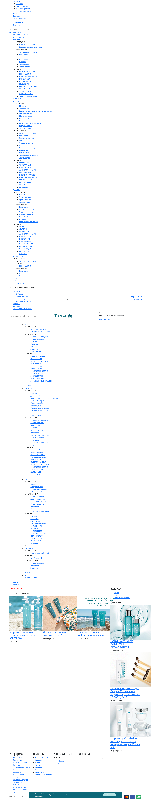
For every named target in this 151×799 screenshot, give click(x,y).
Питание (22, 62)
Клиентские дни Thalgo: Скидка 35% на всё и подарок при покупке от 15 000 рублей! (125, 693)
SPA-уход (22, 195)
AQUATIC (22, 227)
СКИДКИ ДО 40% (19, 283)
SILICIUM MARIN (25, 89)
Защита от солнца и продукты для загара (35, 111)
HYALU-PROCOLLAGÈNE (28, 76)
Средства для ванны (27, 199)
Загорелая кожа (25, 197)
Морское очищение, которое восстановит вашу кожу (22, 635)
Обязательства (22, 6)
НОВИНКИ (17, 99)
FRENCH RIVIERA (25, 246)
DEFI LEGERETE (25, 241)
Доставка (16, 16)
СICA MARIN (24, 187)
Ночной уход (24, 118)
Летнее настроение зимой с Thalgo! (55, 633)
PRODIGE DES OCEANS (28, 86)
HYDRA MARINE (25, 79)
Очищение (23, 59)
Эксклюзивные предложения (30, 47)
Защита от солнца (26, 138)
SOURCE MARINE (25, 91)
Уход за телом (25, 202)
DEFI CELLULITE (25, 236)
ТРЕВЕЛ (16, 278)
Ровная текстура (25, 150)
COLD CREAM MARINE (27, 170)
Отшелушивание (26, 143)
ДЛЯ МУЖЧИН (18, 256)
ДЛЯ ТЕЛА (16, 190)
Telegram (61, 761)
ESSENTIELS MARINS (27, 244)
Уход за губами (25, 128)
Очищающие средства (28, 121)
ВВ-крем (22, 106)
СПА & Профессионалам (22, 18)
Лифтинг (22, 57)
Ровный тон (24, 153)
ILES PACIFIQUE (25, 81)
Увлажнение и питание (28, 155)
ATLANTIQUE (24, 231)
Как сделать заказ (42, 762)
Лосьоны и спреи (26, 113)
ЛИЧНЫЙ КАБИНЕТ (20, 35)
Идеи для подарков (27, 44)
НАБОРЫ (16, 39)
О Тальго (19, 4)
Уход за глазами (25, 126)
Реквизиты (39, 772)
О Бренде (16, 1)
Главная (16, 582)
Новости (16, 13)
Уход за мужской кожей (28, 261)
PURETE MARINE (25, 182)
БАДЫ (15, 281)
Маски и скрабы (25, 116)
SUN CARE (23, 254)
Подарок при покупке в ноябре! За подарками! (91, 633)
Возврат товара (41, 757)
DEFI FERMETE (24, 239)
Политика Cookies (20, 762)
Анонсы (16, 584)
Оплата (38, 770)
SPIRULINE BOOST (26, 94)
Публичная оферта (20, 780)
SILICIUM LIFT (24, 185)
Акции (116, 593)
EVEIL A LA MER (25, 172)
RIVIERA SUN (24, 163)
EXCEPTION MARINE (27, 71)
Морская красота (23, 8)
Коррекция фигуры (27, 212)
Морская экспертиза (24, 11)
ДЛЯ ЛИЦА (17, 101)
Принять (109, 795)
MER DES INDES (25, 84)
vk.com (60, 763)
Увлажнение (24, 64)
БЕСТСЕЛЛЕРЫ (18, 37)
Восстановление (25, 54)
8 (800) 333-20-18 (19, 22)
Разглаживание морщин (29, 148)
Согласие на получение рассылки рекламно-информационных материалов (21, 787)
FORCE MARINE (25, 74)
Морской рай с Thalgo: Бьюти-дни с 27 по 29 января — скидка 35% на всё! (125, 743)
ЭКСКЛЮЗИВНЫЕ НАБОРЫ (29, 96)
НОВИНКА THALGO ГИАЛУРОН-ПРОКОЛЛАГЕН (121, 644)
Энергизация (24, 67)
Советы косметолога (122, 598)
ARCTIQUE (23, 229)
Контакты (16, 25)
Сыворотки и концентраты (30, 123)
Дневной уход (24, 108)
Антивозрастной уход (28, 52)
